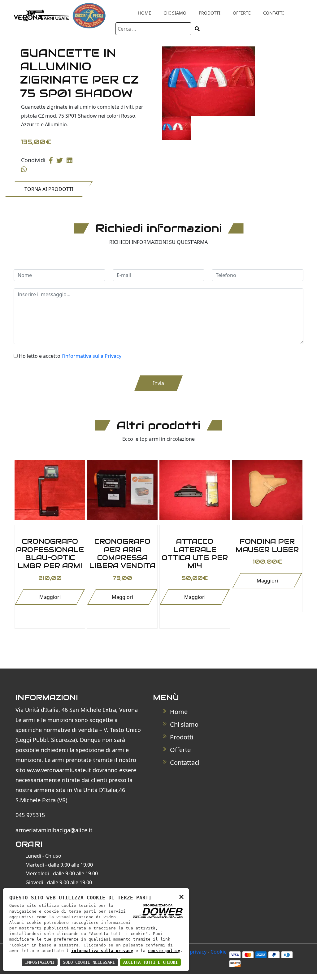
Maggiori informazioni (50, 599)
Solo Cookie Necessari (89, 962)
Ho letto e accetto (70, 356)
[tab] (176, 128)
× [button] (181, 896)
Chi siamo (174, 13)
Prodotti (209, 13)
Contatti (273, 13)
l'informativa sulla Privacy (91, 356)
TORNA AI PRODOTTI (48, 189)
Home (144, 13)
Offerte (242, 13)
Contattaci (183, 762)
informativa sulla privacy (102, 950)
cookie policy (164, 950)
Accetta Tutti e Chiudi (150, 962)
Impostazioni (39, 962)
